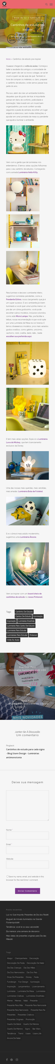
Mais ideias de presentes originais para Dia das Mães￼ (26, 937)
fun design (23, 982)
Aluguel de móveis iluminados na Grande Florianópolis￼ (24, 921)
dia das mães (29, 968)
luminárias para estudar (17, 635)
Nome (9, 830)
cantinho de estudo (24, 612)
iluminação (38, 616)
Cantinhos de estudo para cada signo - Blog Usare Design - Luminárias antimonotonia (25, 753)
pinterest (33, 635)
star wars (36, 1029)
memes (18, 1001)
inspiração (11, 621)
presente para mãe (15, 1005)
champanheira (21, 958)
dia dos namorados (15, 972)
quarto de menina (31, 1024)
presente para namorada (35, 1005)
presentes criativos (26, 1015)
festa (36, 977)
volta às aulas (13, 640)
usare (27, 1033)
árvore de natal (14, 1038)
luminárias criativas (15, 996)
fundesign (11, 982)
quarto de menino (15, 1029)
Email (9, 844)
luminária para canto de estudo (21, 626)
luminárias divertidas (35, 996)
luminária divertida (26, 621)
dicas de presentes (15, 977)
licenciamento (38, 986)
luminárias (40, 991)
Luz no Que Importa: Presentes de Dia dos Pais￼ (27, 915)
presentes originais (15, 1019)
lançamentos (24, 986)
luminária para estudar (16, 630)
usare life (37, 1033)
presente (34, 1001)
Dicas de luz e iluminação (27, 18)
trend (20, 1033)
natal (25, 1001)
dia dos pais (32, 972)
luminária (11, 991)
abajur (10, 958)
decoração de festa (16, 963)
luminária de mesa (26, 991)
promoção (30, 1019)
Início (8, 59)
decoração (34, 958)
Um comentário (27, 40)
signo (27, 1029)
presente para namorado (17, 1010)
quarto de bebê (14, 1024)
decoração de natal (35, 963)
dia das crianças (14, 968)
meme (10, 1001)
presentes (11, 1015)
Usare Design (19, 36)
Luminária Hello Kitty (28, 172)
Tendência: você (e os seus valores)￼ (22, 927)
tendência (11, 1033)
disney (29, 977)
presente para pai (38, 1010)
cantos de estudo (23, 616)
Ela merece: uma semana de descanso (23, 931)
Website (9, 859)
